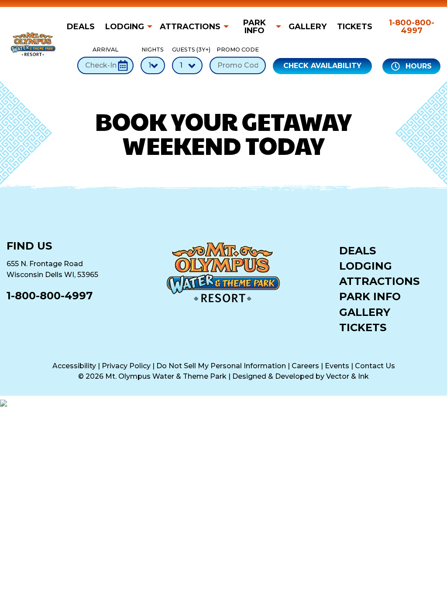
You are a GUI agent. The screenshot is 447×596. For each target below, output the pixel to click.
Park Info (254, 26)
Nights (152, 49)
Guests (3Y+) (187, 49)
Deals (81, 26)
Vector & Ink (347, 376)
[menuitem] (83, 26)
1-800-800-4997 (411, 26)
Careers (305, 366)
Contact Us (375, 366)
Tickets (354, 26)
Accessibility (74, 366)
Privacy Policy (126, 366)
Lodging (124, 26)
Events (337, 366)
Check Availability (322, 66)
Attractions (190, 26)
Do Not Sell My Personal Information (221, 366)
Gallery (308, 26)
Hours (417, 66)
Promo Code (238, 49)
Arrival (105, 49)
